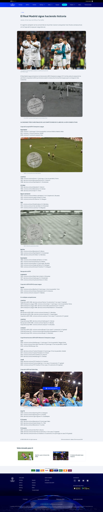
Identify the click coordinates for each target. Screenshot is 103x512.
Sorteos (20, 485)
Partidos (21, 480)
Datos (20, 490)
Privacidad (25, 499)
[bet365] (61, 470)
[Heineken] (33, 470)
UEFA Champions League (12, 5)
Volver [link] (23, 12)
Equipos (33, 480)
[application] (51, 99)
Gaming (20, 487)
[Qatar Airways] (70, 470)
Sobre (33, 487)
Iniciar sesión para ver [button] (52, 388)
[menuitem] (21, 5)
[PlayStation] (38, 470)
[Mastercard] (51, 470)
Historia (33, 485)
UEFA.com (47, 480)
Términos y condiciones (43, 499)
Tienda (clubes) (35, 490)
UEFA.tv (20, 482)
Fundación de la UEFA (49, 482)
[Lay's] (42, 470)
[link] (20, 5)
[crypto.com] (56, 470)
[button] (42, 5)
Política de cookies (60, 499)
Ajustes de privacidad (77, 499)
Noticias (34, 482)
